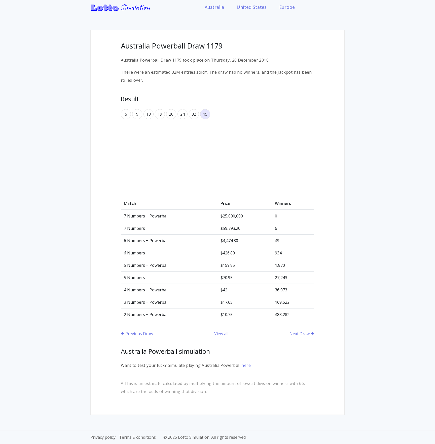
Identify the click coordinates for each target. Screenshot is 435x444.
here (246, 365)
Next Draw (300, 333)
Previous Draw (138, 333)
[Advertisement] (217, 158)
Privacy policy (103, 437)
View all (221, 333)
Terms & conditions (137, 437)
